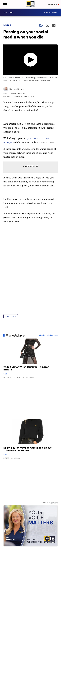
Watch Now (53, 4)
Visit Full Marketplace (48, 335)
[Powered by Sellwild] (53, 503)
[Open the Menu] (4, 4)
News (7, 25)
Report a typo (10, 316)
